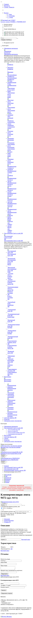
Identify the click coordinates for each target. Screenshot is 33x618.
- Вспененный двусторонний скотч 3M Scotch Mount (11, 260)
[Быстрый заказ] (22, 505)
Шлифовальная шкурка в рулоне (11, 194)
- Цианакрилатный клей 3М (12, 336)
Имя (2, 583)
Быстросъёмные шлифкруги (12, 78)
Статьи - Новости (9, 7)
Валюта (6, 13)
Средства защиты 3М (10, 417)
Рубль (10, 17)
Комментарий (5, 587)
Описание (7, 519)
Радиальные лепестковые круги (11, 149)
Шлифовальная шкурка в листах (11, 184)
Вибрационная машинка (11, 389)
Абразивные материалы (11, 48)
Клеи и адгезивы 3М (10, 297)
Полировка (10, 140)
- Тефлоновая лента (11, 356)
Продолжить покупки (6, 593)
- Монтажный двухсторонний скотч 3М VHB (11, 269)
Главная (6, 4)
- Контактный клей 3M (11, 320)
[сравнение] (6, 449)
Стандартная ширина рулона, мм (10, 506)
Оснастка (6, 419)
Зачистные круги (10, 103)
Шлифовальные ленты (12, 213)
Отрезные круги (10, 134)
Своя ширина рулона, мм (8, 511)
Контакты (7, 5)
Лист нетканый (10, 117)
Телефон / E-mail (5, 585)
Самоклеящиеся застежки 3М (12, 374)
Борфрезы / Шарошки (10, 70)
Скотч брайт (9, 155)
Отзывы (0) (7, 522)
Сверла (6, 438)
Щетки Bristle (9, 219)
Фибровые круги (10, 162)
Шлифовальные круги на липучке (12, 205)
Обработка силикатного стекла (11, 127)
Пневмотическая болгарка (12, 415)
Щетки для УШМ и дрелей (9, 230)
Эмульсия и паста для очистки (13, 420)
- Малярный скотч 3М (10, 351)
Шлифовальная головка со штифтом (11, 173)
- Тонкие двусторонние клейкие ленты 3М (11, 282)
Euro (9, 14)
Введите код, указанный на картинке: (11, 570)
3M (11, 549)
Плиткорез (10, 409)
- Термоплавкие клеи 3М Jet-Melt (11, 331)
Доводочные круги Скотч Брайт (11, 95)
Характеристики (9, 520)
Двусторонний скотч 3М (11, 254)
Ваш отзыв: (4, 565)
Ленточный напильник (10, 396)
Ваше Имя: (4, 562)
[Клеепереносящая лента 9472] (10, 502)
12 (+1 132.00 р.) (7, 508)
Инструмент (7, 376)
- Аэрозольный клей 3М (11, 309)
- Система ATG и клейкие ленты (10, 276)
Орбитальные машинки (11, 403)
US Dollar (11, 16)
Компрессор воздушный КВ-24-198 (11, 453)
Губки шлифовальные (11, 84)
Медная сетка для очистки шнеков (10, 447)
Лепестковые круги (11, 111)
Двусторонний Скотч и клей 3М (13, 233)
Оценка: (3, 560)
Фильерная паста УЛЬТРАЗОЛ (9, 459)
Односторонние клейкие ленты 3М (12, 347)
